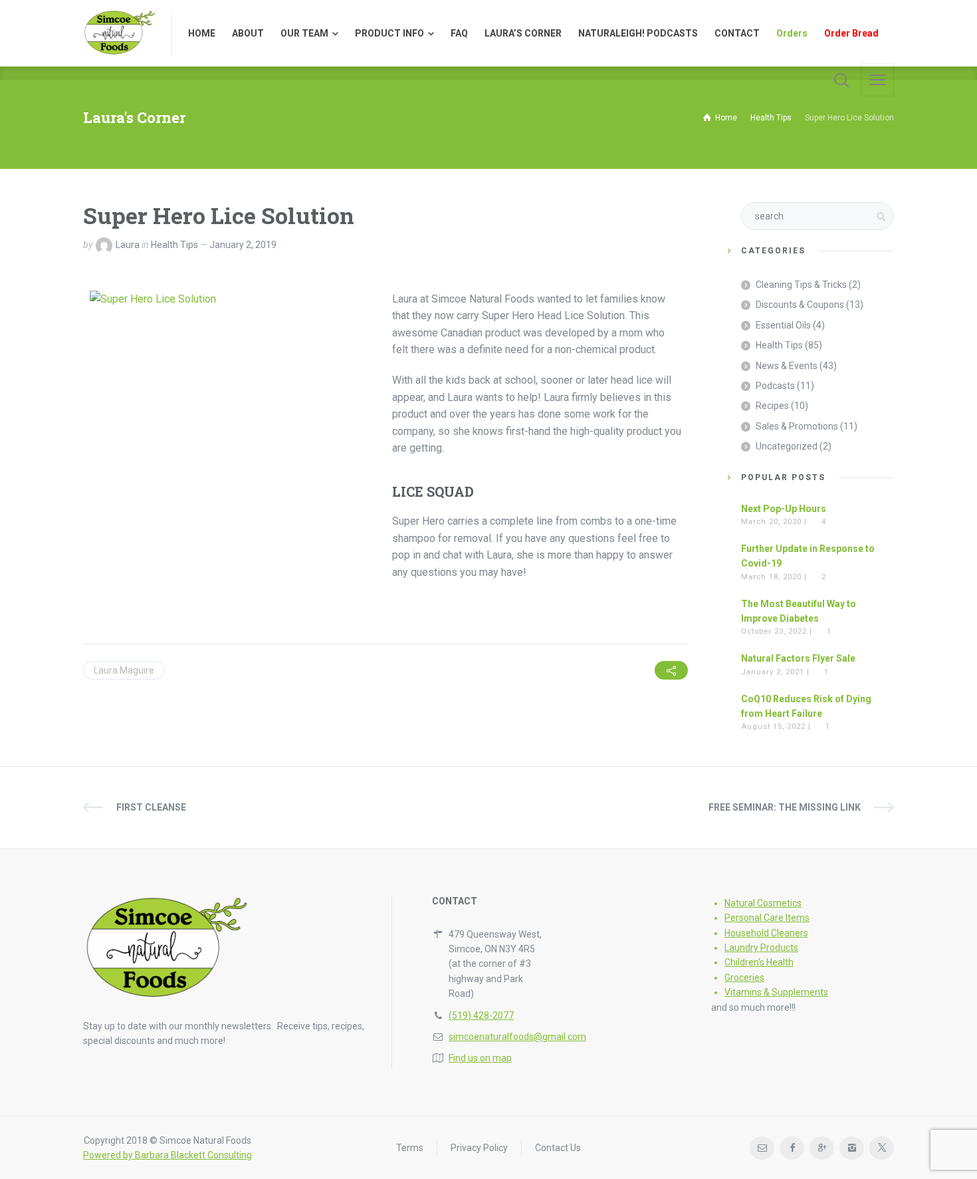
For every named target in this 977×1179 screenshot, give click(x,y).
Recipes (772, 405)
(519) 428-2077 (481, 1015)
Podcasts (775, 385)
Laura (128, 244)
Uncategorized (786, 446)
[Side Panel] (877, 79)
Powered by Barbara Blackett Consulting (167, 1155)
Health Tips (174, 244)
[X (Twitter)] (881, 1148)
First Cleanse (151, 807)
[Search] (841, 79)
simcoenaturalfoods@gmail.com (517, 1036)
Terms (409, 1147)
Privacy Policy (479, 1147)
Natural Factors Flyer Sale (798, 658)
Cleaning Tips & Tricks (801, 284)
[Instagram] (851, 1148)
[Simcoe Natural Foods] (119, 33)
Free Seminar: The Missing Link (784, 807)
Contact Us (558, 1147)
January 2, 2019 (242, 244)
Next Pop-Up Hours (783, 508)
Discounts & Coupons (800, 304)
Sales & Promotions (797, 426)
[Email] (762, 1148)
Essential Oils (783, 325)
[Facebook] (792, 1148)
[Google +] (822, 1148)
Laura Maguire (124, 670)
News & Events (786, 365)
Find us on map (480, 1058)
